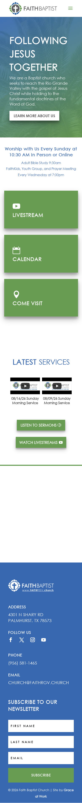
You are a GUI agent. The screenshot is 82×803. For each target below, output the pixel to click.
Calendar (27, 259)
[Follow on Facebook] (10, 639)
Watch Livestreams (38, 442)
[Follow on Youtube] (43, 639)
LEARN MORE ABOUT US (34, 115)
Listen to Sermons (39, 425)
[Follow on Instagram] (32, 639)
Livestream (28, 215)
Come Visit (27, 303)
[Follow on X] (21, 639)
